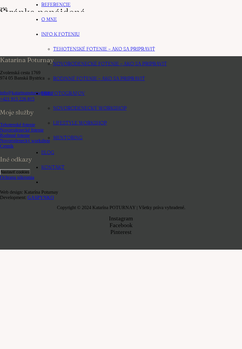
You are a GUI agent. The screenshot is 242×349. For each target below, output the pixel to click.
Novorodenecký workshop (25, 140)
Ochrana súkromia (17, 177)
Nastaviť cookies (15, 172)
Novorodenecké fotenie (22, 130)
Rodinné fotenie (15, 135)
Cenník (7, 145)
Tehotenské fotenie (17, 124)
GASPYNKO (40, 197)
